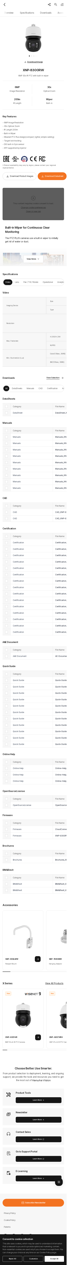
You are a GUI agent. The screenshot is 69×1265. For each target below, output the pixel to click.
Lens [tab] (17, 282)
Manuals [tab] (30, 388)
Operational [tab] (48, 282)
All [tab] (6, 388)
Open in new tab (33, 211)
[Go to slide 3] (33, 55)
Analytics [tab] (61, 282)
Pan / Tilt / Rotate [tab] (30, 282)
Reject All (12, 1259)
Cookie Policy (9, 1220)
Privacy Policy (10, 1213)
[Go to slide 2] (31, 55)
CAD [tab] (41, 388)
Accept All (54, 1259)
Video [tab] (7, 282)
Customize (33, 1259)
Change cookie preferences (33, 207)
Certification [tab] (52, 388)
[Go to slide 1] (29, 55)
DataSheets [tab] (17, 388)
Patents (7, 1227)
